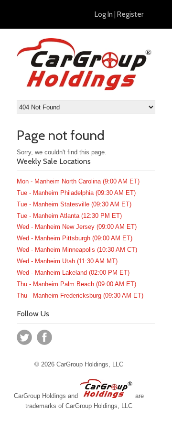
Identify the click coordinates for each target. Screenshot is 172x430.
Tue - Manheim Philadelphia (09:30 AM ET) (76, 192)
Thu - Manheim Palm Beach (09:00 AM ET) (76, 284)
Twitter (24, 337)
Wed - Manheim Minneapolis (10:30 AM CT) (77, 249)
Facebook (44, 337)
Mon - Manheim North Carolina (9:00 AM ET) (78, 181)
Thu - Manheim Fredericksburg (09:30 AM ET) (80, 295)
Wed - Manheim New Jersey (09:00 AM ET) (77, 226)
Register (130, 14)
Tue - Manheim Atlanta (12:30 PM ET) (69, 215)
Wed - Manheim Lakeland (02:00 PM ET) (73, 272)
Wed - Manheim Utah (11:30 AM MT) (67, 261)
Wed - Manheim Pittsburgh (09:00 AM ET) (74, 238)
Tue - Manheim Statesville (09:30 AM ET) (74, 204)
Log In (104, 14)
